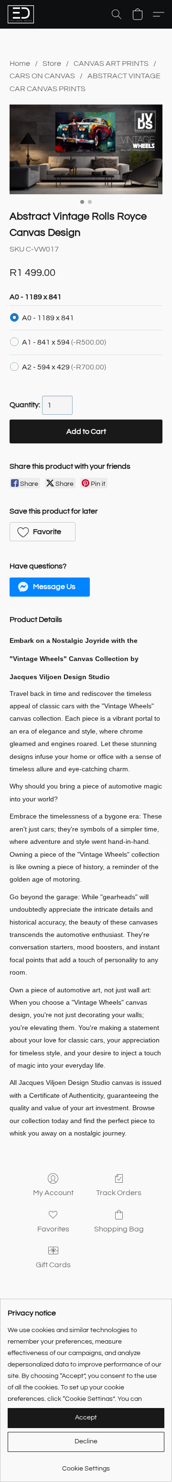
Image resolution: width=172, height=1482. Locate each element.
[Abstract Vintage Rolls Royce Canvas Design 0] (86, 149)
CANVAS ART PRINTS (111, 63)
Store (52, 63)
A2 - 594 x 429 (64, 367)
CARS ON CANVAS (42, 76)
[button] (21, 14)
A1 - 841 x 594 (64, 342)
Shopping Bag (119, 1229)
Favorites (53, 1229)
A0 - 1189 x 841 (48, 318)
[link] (86, 1465)
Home (20, 63)
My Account (53, 1193)
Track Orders (118, 1193)
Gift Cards (53, 1265)
